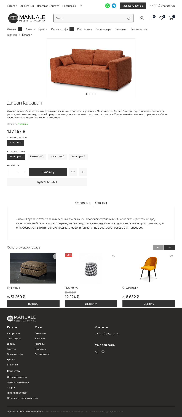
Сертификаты (42, 354)
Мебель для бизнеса (18, 382)
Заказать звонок (133, 5)
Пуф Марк (13, 288)
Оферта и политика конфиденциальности (101, 411)
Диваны (11, 29)
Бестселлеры (103, 29)
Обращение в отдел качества (22, 398)
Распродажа (84, 29)
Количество (13, 165)
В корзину (91, 303)
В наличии (121, 29)
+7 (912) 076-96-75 (162, 6)
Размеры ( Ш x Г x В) (17, 137)
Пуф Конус (71, 288)
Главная (12, 34)
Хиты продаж (14, 338)
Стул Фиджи (130, 288)
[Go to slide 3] (92, 94)
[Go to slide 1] (86, 94)
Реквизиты (40, 349)
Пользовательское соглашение (61, 411)
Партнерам (69, 5)
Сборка (11, 387)
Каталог (12, 5)
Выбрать (33, 303)
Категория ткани (16, 151)
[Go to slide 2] (89, 94)
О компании (27, 5)
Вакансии (40, 338)
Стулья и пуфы (59, 29)
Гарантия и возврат (17, 392)
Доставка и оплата (48, 5)
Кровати (30, 29)
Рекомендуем (139, 29)
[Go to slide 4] (95, 94)
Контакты (39, 343)
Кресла (43, 29)
